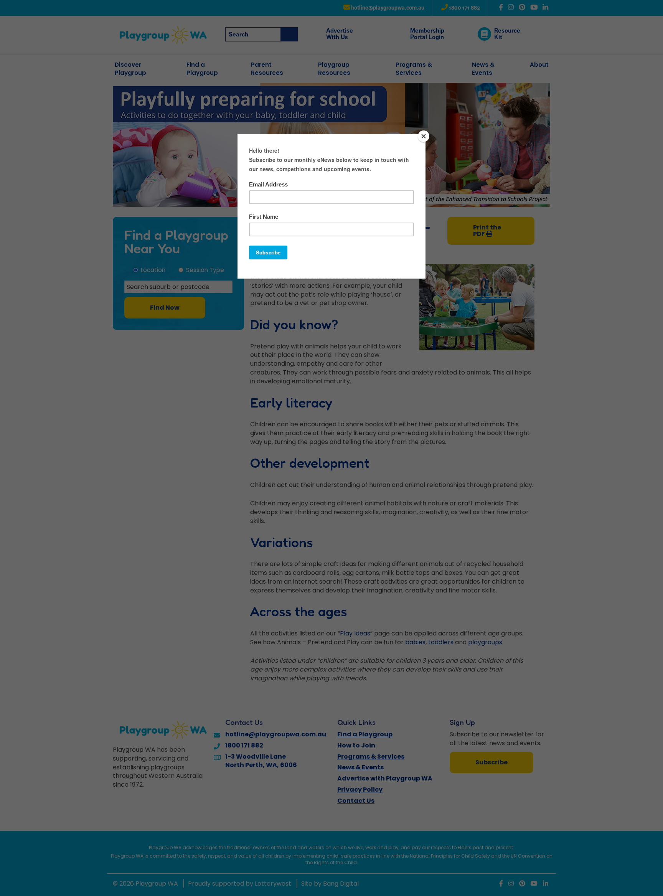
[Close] (423, 136)
